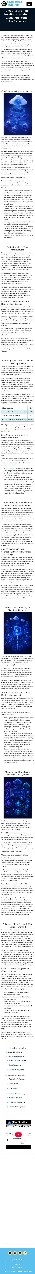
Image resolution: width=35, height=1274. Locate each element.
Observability (13, 1083)
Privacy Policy (17, 1267)
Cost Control (13, 1088)
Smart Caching (9, 468)
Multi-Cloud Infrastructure (17, 1060)
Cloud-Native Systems (16, 1070)
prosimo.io (9, 1271)
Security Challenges (15, 1097)
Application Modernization (17, 1102)
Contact (17, 1264)
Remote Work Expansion (17, 1107)
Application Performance (17, 1079)
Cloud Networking (15, 1065)
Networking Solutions (15, 1052)
